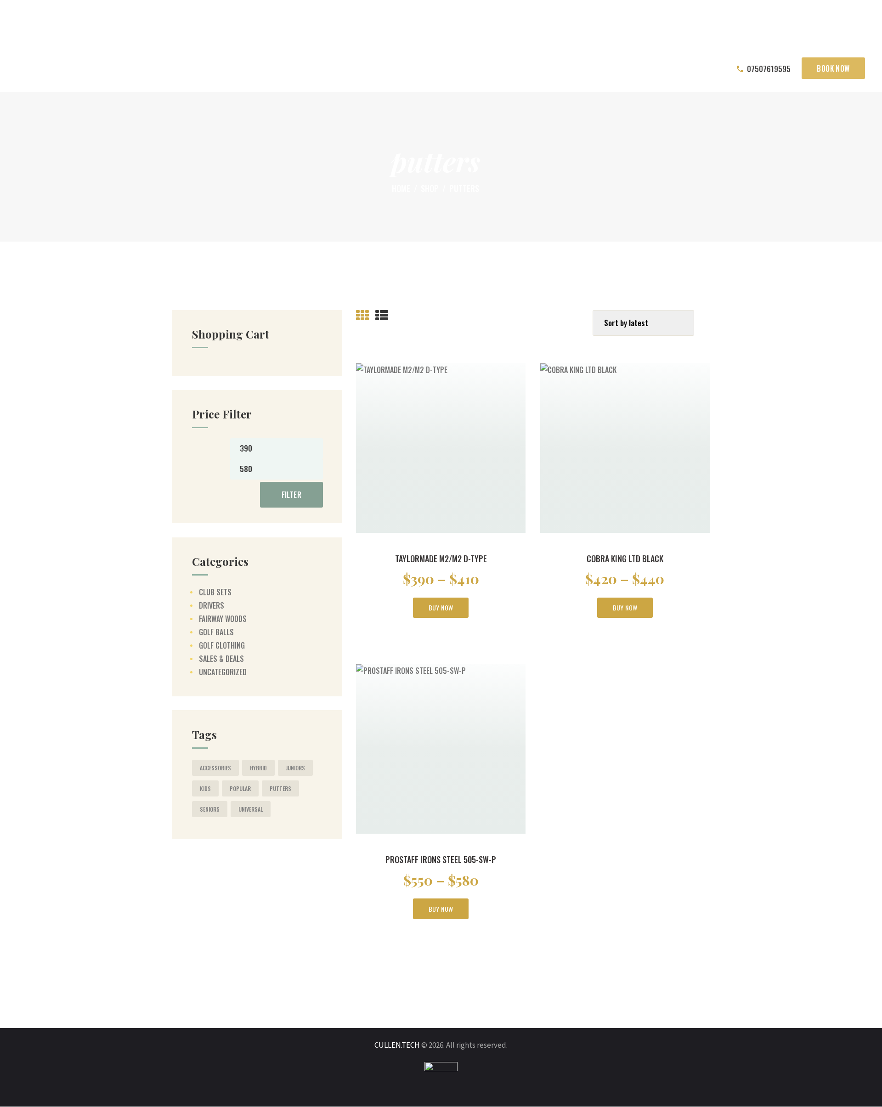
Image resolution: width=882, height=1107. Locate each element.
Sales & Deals (221, 658)
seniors (210, 809)
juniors (295, 768)
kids (205, 788)
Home (401, 188)
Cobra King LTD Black (625, 559)
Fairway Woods (223, 618)
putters (280, 788)
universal (250, 809)
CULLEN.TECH (397, 1045)
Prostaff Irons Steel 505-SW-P (440, 859)
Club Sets (215, 592)
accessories (215, 768)
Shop (430, 188)
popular (240, 788)
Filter (291, 494)
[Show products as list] (381, 315)
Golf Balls (216, 632)
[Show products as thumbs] (362, 315)
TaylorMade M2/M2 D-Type (441, 559)
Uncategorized (223, 672)
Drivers (211, 605)
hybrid (258, 768)
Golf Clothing (222, 645)
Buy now (441, 607)
